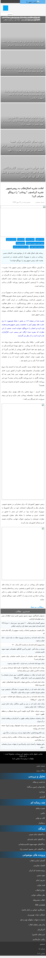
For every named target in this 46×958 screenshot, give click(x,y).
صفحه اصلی (40, 766)
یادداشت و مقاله (39, 782)
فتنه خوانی (41, 885)
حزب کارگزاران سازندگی (21, 247)
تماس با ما (16, 758)
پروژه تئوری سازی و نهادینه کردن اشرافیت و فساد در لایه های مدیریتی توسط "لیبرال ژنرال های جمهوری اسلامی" (24, 94)
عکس (43, 813)
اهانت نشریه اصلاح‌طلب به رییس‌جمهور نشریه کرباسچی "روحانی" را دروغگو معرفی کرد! (25, 192)
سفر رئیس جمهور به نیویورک (35, 243)
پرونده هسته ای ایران (37, 870)
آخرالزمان (41, 929)
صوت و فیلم (40, 808)
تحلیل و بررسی (36, 776)
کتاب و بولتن (40, 818)
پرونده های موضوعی (33, 855)
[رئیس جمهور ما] (32, 2)
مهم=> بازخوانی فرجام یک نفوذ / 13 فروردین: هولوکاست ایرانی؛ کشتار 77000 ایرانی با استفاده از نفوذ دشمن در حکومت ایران (22, 120)
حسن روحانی (30, 239)
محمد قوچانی (20, 243)
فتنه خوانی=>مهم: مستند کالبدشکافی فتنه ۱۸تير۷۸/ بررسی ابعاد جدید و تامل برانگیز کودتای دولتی (22, 172)
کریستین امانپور (11, 239)
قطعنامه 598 (40, 904)
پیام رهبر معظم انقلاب (36, 924)
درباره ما (24, 758)
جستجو (42, 944)
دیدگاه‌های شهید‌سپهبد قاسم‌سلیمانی (31, 844)
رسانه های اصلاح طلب (36, 247)
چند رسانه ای (38, 802)
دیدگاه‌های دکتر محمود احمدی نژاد (32, 849)
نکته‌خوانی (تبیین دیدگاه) (36, 786)
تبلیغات (31, 758)
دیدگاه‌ (41, 828)
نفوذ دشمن (41, 875)
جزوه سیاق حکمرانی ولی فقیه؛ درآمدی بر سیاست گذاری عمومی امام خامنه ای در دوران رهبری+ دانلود (22, 145)
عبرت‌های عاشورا (38, 934)
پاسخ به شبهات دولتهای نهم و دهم (32, 919)
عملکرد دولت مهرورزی (36, 914)
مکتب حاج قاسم (39, 939)
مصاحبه (42, 791)
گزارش (42, 796)
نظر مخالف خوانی (38, 895)
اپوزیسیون (21, 239)
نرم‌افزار (41, 823)
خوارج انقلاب (40, 890)
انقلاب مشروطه (39, 900)
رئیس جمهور (39, 239)
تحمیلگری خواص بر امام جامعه (33, 909)
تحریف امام (40, 880)
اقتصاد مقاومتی (39, 865)
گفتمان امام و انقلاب (37, 860)
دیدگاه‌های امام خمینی (37, 834)
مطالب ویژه (40, 770)
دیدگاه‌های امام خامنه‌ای (36, 839)
